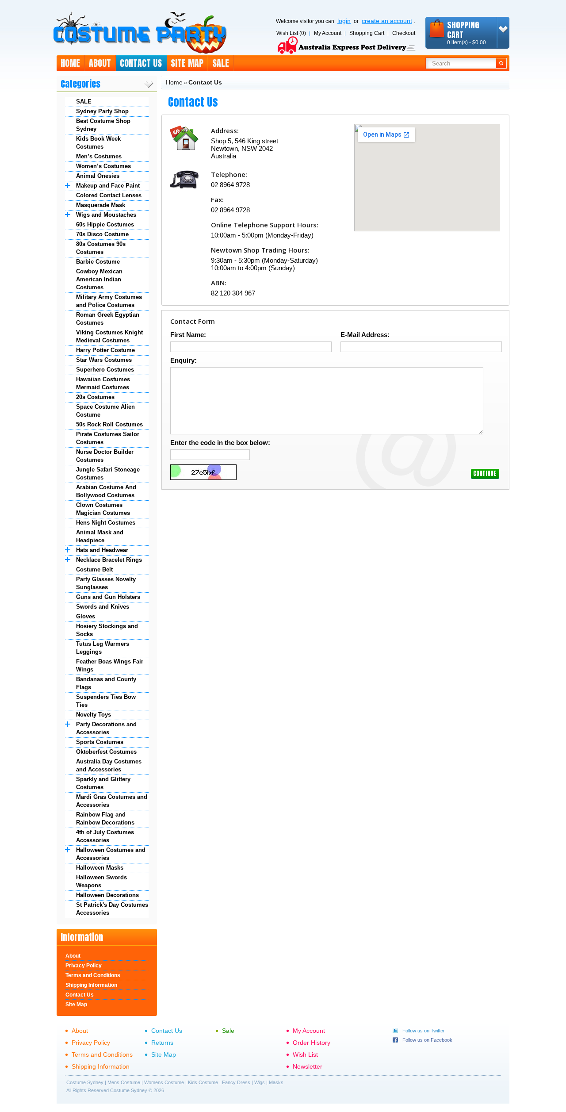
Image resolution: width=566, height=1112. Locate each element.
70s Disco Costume (102, 234)
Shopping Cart (366, 33)
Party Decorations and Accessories (106, 728)
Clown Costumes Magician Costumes (103, 509)
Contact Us (141, 63)
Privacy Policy (83, 965)
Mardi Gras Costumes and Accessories (111, 801)
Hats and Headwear (102, 550)
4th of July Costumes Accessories (105, 836)
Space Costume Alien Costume (105, 410)
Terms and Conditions (92, 975)
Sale (220, 63)
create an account (387, 20)
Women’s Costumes (103, 166)
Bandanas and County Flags (106, 683)
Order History (311, 1042)
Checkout (403, 33)
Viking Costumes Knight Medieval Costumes (109, 336)
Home (70, 63)
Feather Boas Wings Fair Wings (109, 665)
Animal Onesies (97, 176)
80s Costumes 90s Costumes (101, 248)
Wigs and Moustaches (106, 214)
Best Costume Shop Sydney (103, 125)
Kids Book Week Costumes (98, 142)
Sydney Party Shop (102, 111)
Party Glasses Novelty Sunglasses (106, 583)
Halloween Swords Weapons (101, 881)
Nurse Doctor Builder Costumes (105, 456)
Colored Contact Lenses (109, 195)
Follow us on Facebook (427, 1040)
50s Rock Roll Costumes (109, 424)
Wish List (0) (291, 33)
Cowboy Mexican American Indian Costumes (99, 279)
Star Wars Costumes (104, 360)
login (344, 20)
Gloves (85, 616)
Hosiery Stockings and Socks (107, 630)
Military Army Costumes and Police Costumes (109, 301)
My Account (327, 33)
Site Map (187, 63)
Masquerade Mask (100, 205)
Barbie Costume (98, 261)
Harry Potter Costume (105, 350)
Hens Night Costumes (105, 522)
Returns (162, 1042)
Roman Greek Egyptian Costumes (107, 318)
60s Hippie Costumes (105, 224)
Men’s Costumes (99, 156)
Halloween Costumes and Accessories (110, 854)
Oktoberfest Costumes (106, 751)
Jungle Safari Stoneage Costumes (108, 473)
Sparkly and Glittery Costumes (103, 783)
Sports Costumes (99, 742)
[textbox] (461, 63)
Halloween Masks (99, 867)
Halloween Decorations (107, 895)
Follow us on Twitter (423, 1030)
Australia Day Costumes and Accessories (109, 765)
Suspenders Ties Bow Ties (106, 701)
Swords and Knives (102, 606)
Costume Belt (94, 569)
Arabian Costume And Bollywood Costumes (106, 491)
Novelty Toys (93, 714)
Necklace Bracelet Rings (109, 559)
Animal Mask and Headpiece (99, 536)
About (100, 63)
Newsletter (307, 1066)
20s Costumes (95, 397)
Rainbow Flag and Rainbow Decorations (105, 818)
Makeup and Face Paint (108, 185)
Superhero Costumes (105, 369)
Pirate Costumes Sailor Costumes (107, 438)
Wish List (305, 1054)
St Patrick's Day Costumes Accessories (112, 908)
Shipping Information (91, 985)
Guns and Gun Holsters (108, 597)
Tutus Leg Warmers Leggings (102, 647)
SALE (84, 101)
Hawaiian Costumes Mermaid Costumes (103, 383)
